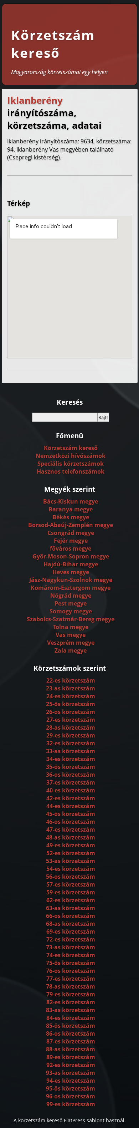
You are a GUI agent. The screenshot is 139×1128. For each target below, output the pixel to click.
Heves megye (70, 572)
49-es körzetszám (70, 845)
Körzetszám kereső (53, 44)
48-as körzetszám (70, 837)
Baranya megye (70, 509)
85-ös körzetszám (70, 1026)
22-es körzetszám (70, 680)
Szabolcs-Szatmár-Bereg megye (70, 619)
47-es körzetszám (70, 829)
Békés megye (70, 517)
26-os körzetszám (70, 712)
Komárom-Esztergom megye (70, 588)
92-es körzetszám (70, 1065)
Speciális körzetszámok (70, 464)
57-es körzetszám (70, 884)
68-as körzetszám (70, 924)
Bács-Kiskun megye (70, 501)
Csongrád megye (70, 533)
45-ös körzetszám (70, 814)
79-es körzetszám (70, 994)
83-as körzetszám (70, 1010)
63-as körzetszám (70, 908)
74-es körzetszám (70, 955)
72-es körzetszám (70, 939)
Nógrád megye (70, 595)
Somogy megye (71, 611)
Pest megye (71, 603)
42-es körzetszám (70, 798)
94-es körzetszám (70, 1080)
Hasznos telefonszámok (70, 471)
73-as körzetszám (70, 947)
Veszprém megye (70, 643)
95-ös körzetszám (70, 1088)
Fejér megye (71, 541)
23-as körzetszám (70, 688)
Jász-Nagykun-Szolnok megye (70, 580)
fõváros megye (70, 548)
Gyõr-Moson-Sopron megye (70, 556)
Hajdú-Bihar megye (70, 564)
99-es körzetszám (70, 1104)
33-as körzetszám (70, 751)
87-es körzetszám (70, 1041)
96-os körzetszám (70, 1096)
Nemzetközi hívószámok (70, 456)
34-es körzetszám (70, 759)
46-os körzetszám (70, 822)
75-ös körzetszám (70, 963)
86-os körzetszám (70, 1033)
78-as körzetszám (70, 986)
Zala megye (71, 650)
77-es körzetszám (70, 978)
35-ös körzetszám (70, 767)
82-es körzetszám (70, 1002)
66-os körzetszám (70, 916)
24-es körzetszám (70, 696)
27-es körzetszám (70, 720)
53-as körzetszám (70, 861)
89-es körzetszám (70, 1057)
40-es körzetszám (70, 790)
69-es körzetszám (70, 931)
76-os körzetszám (70, 971)
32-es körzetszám (70, 743)
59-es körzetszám (70, 892)
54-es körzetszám (70, 869)
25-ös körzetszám (70, 704)
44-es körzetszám (70, 806)
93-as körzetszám (70, 1073)
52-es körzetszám (70, 853)
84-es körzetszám (70, 1018)
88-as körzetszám (70, 1049)
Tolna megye (70, 627)
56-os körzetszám (70, 877)
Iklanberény (35, 100)
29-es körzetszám (70, 735)
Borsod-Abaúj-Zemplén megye (70, 525)
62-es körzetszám (70, 900)
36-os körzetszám (70, 775)
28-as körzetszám (70, 727)
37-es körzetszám (70, 782)
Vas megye (71, 635)
